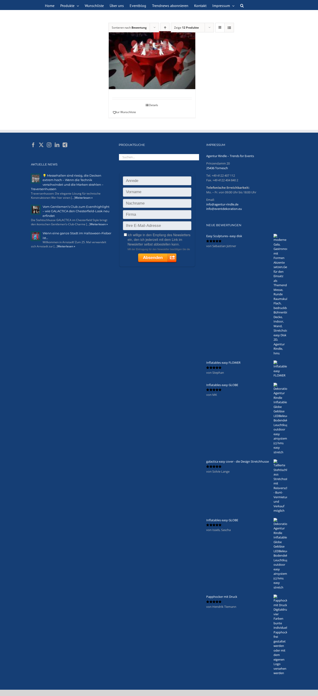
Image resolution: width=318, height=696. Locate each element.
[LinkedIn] (57, 145)
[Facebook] (33, 145)
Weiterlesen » (84, 198)
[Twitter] (41, 145)
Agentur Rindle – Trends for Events (230, 156)
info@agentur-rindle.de (222, 204)
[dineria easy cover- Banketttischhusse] (152, 60)
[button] (242, 5)
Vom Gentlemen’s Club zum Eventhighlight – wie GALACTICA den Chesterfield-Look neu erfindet (76, 211)
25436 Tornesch (217, 168)
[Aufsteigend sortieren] (164, 27)
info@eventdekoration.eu (224, 209)
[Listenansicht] (229, 27)
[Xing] (65, 145)
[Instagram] (49, 145)
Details (153, 105)
